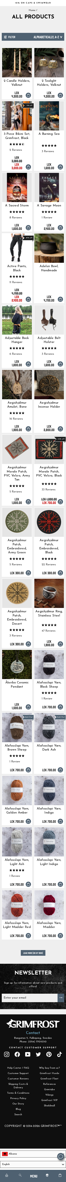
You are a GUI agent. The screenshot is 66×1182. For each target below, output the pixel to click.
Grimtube (49, 1089)
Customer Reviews (18, 1078)
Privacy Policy (18, 1098)
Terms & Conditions (18, 1093)
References (49, 1084)
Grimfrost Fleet (49, 1078)
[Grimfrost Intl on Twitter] (38, 1054)
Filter (11, 36)
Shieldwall (49, 1105)
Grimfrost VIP (49, 1100)
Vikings (49, 1095)
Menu (33, 1176)
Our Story (18, 1104)
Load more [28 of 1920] (33, 953)
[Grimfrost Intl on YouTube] (27, 1054)
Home (32, 10)
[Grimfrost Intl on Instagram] (6, 1054)
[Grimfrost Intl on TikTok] (59, 1054)
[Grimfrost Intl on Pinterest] (49, 1054)
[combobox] (33, 1154)
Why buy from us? (49, 1068)
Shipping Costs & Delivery (18, 1086)
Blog (18, 1109)
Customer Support (18, 1073)
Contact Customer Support (33, 1048)
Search (18, 1114)
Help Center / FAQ (18, 1068)
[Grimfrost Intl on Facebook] (17, 1054)
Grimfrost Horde (49, 1073)
